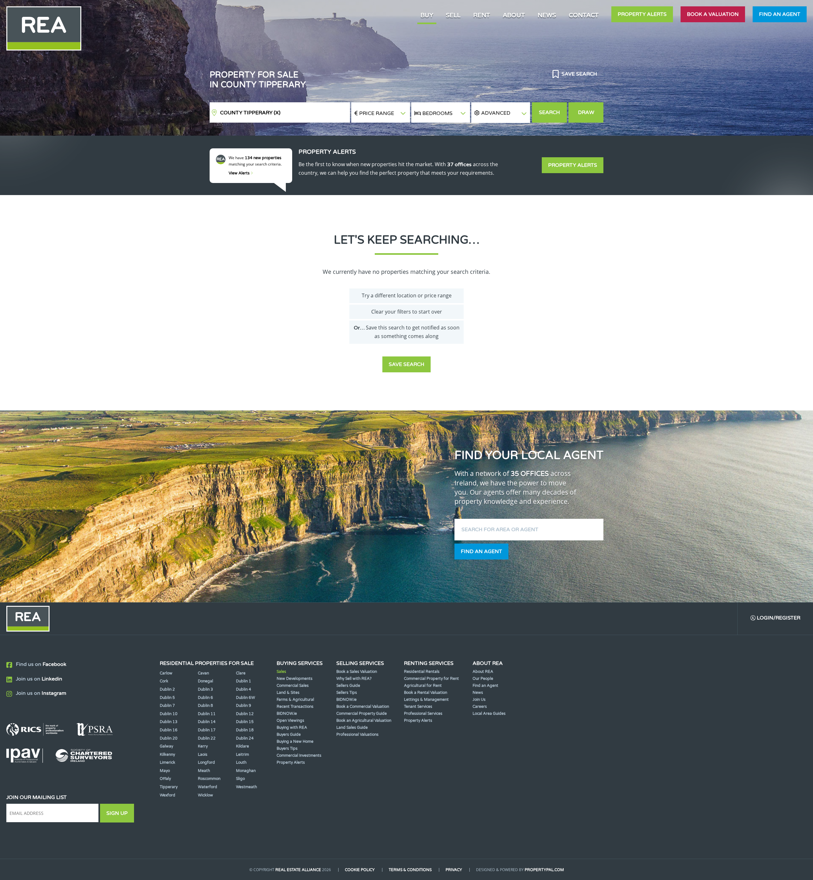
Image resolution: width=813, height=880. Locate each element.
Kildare (242, 746)
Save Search (578, 74)
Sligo (240, 778)
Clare (240, 673)
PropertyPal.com (544, 870)
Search (549, 112)
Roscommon (209, 778)
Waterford (207, 787)
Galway (166, 746)
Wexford (167, 795)
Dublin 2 (167, 689)
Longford (206, 762)
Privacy (454, 870)
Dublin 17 (207, 730)
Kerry (203, 746)
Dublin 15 (245, 722)
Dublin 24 (245, 738)
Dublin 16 (169, 730)
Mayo (165, 770)
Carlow (166, 673)
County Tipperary (250, 112)
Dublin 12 (245, 714)
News (547, 15)
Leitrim (242, 754)
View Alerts (240, 173)
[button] (500, 112)
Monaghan (246, 770)
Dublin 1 (243, 681)
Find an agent (779, 14)
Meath (204, 770)
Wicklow (205, 795)
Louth (241, 762)
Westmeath (246, 787)
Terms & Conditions (410, 870)
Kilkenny (167, 754)
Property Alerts (642, 14)
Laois (202, 754)
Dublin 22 (207, 738)
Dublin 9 (243, 705)
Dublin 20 (169, 738)
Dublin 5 (167, 697)
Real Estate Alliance (298, 870)
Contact (584, 15)
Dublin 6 (205, 697)
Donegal (205, 681)
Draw (586, 112)
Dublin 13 (169, 722)
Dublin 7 (167, 705)
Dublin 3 (205, 689)
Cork (164, 681)
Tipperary (169, 787)
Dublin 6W (245, 697)
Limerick (167, 762)
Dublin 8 (205, 705)
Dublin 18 (245, 730)
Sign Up (117, 813)
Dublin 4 (243, 689)
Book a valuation (713, 14)
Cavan (203, 673)
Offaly (165, 778)
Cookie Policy (360, 870)
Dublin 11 (207, 714)
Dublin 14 (207, 722)
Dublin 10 (169, 714)
